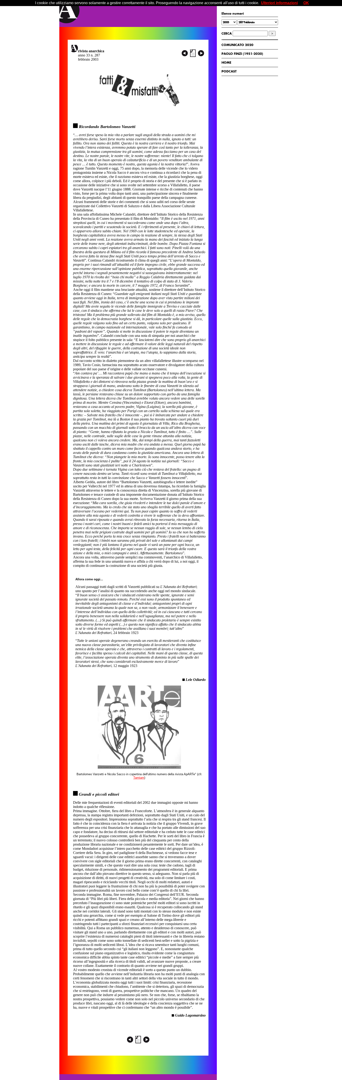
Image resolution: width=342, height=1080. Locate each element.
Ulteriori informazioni (279, 3)
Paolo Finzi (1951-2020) (242, 54)
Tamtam (138, 777)
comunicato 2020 (237, 45)
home (226, 62)
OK (306, 3)
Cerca (226, 33)
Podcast (229, 71)
